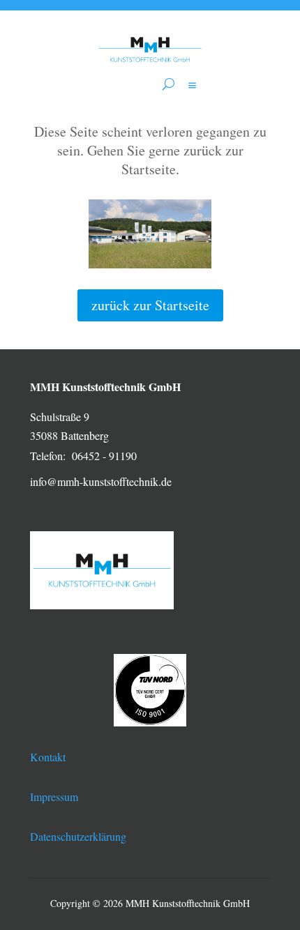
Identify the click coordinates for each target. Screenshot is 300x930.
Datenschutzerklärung (78, 836)
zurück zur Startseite (150, 305)
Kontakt (48, 756)
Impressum (54, 796)
